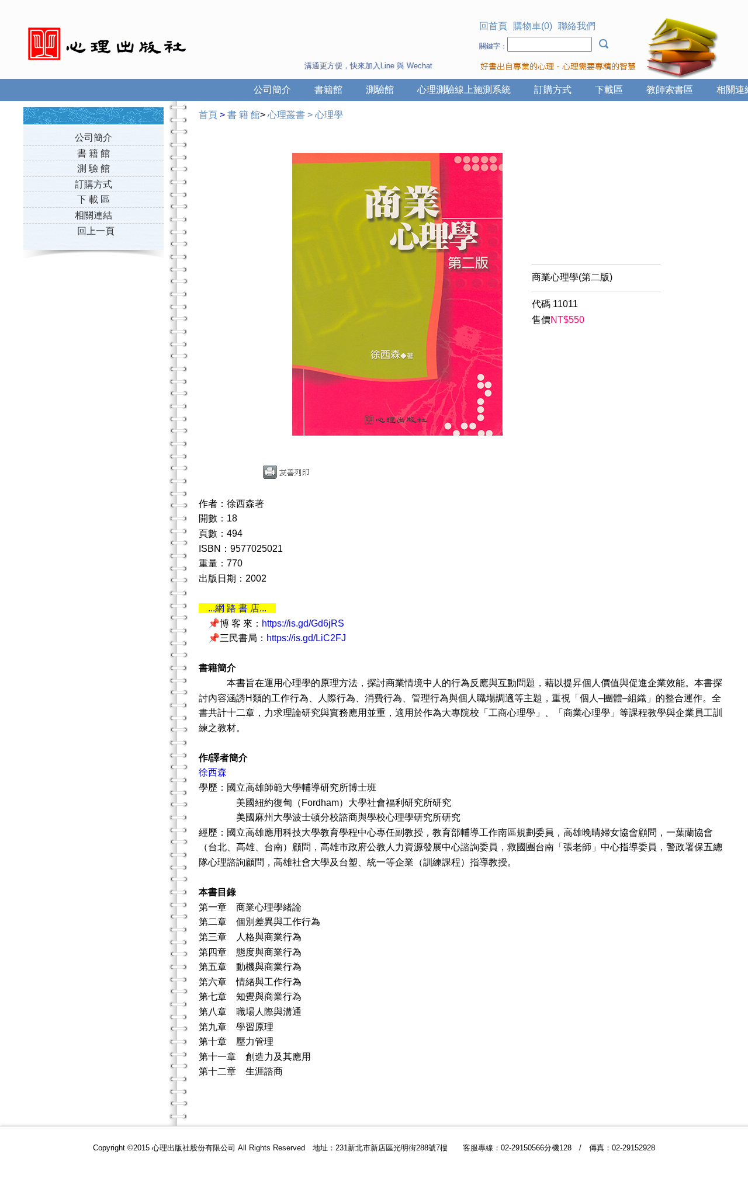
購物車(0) (532, 26)
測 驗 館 (93, 168)
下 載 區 (93, 199)
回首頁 (493, 26)
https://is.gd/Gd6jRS (303, 623)
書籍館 (328, 90)
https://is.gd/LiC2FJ (306, 638)
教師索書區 (669, 90)
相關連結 (93, 215)
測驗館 (380, 90)
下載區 (609, 90)
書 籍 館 (93, 153)
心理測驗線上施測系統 (464, 90)
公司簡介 (272, 90)
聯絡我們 (576, 26)
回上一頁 (96, 231)
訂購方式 (553, 90)
